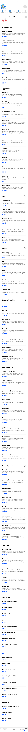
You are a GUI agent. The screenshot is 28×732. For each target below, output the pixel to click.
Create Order (18, 12)
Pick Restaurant (10, 12)
